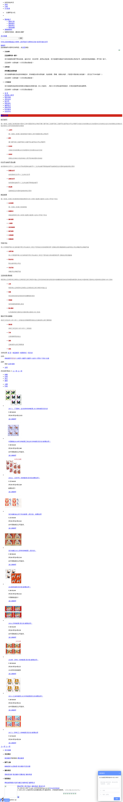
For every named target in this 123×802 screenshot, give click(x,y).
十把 (14, 320)
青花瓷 (41, 279)
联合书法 (73, 247)
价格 (6, 376)
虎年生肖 (8, 99)
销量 (6, 374)
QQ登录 (7, 8)
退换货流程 (8, 774)
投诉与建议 (18, 782)
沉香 (25, 320)
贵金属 (10, 187)
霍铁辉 (72, 279)
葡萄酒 (49, 320)
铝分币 (69, 124)
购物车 (3, 45)
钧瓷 (56, 279)
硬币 (9, 138)
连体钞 (10, 154)
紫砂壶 (10, 324)
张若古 (40, 247)
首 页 (6, 93)
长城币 (64, 124)
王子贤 (35, 247)
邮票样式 (10, 211)
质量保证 (22, 774)
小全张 (46, 199)
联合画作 (67, 247)
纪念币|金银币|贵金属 (8, 162)
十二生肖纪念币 (17, 166)
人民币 (10, 130)
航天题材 (90, 279)
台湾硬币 (74, 124)
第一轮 (3, 199)
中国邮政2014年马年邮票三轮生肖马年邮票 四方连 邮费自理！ (29, 441)
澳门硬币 (44, 124)
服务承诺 (29, 774)
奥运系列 (71, 166)
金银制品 (55, 166)
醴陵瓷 (60, 279)
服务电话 (25, 782)
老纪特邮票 (11, 227)
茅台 (42, 320)
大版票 (41, 199)
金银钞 (66, 166)
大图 (6, 384)
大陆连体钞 (21, 158)
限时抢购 (8, 97)
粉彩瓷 (46, 279)
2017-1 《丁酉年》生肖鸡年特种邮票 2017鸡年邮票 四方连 (28, 408)
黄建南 (62, 247)
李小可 (3, 247)
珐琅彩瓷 (51, 279)
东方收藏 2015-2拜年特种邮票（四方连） (22, 550)
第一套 (3, 124)
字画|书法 (4, 243)
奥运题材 (102, 279)
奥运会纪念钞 (106, 124)
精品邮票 (4, 195)
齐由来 (26, 247)
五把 (8, 320)
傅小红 (12, 247)
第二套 (7, 124)
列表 (6, 386)
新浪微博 (8, 758)
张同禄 (67, 279)
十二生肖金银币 (38, 166)
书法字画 (10, 267)
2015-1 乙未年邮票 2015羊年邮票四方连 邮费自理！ (25, 696)
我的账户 (8, 19)
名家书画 (10, 251)
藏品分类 (4, 115)
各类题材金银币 (27, 166)
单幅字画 (86, 247)
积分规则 (21, 766)
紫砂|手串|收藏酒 (6, 316)
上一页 (15, 371)
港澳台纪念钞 (90, 124)
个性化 (55, 199)
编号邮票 (10, 231)
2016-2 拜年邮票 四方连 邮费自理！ (20, 623)
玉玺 (9, 284)
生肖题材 (61, 166)
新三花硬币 (58, 124)
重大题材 (10, 308)
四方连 (27, 199)
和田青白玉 (4, 279)
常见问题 (27, 766)
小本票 (32, 199)
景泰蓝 (10, 300)
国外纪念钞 (98, 124)
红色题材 (84, 279)
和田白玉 (18, 279)
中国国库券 (31, 124)
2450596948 (55, 788)
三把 (5, 320)
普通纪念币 (11, 170)
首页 (23, 47)
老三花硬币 (51, 124)
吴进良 (57, 247)
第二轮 (7, 199)
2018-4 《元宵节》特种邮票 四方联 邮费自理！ (24, 478)
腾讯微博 (21, 758)
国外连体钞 (20, 126)
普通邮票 (10, 239)
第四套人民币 (9, 95)
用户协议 (28, 786)
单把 (2, 320)
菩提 (31, 320)
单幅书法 (80, 247)
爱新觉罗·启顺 (50, 247)
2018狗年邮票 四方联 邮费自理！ (19, 587)
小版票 (37, 199)
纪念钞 (10, 146)
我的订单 (11, 21)
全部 (9, 364)
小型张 (50, 199)
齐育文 (21, 247)
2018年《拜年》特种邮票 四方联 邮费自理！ (23, 660)
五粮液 (38, 320)
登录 (6, 4)
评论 (6, 378)
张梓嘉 (17, 247)
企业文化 (8, 111)
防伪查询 (8, 109)
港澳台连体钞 (116, 124)
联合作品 (10, 259)
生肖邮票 (10, 203)
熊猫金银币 (48, 166)
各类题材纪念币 (6, 166)
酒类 (9, 340)
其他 (43, 247)
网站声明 (20, 786)
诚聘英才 (8, 105)
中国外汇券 (23, 124)
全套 (47, 358)
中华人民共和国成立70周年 (10, 42)
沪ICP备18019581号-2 (73, 790)
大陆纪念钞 (81, 124)
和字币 (7, 101)
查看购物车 (8, 29)
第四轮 (17, 199)
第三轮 (12, 199)
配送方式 (42, 786)
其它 (28, 279)
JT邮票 (10, 223)
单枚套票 (22, 199)
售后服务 (16, 774)
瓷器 (9, 292)
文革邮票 (10, 235)
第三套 (12, 124)
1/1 (11, 371)
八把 (11, 320)
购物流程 (8, 766)
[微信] (9, 15)
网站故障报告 (9, 782)
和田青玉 (11, 279)
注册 (6, 6)
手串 (9, 332)
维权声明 (8, 107)
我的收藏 (11, 27)
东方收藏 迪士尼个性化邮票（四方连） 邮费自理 (25, 514)
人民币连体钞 (11, 126)
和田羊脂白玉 (34, 279)
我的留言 (11, 23)
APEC (107, 279)
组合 (34, 320)
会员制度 (14, 766)
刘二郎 (30, 247)
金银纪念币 (11, 178)
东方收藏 (4, 36)
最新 (6, 380)
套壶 (22, 320)
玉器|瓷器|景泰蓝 (6, 275)
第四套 (17, 124)
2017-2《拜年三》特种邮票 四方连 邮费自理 (23, 732)
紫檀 (28, 320)
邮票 (13, 364)
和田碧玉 (24, 279)
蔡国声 (7, 247)
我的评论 (11, 25)
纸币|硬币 (4, 120)
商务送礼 (8, 103)
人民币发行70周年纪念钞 (28, 42)
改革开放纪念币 (42, 42)
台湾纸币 (38, 124)
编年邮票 (10, 219)
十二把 (18, 320)
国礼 (76, 279)
